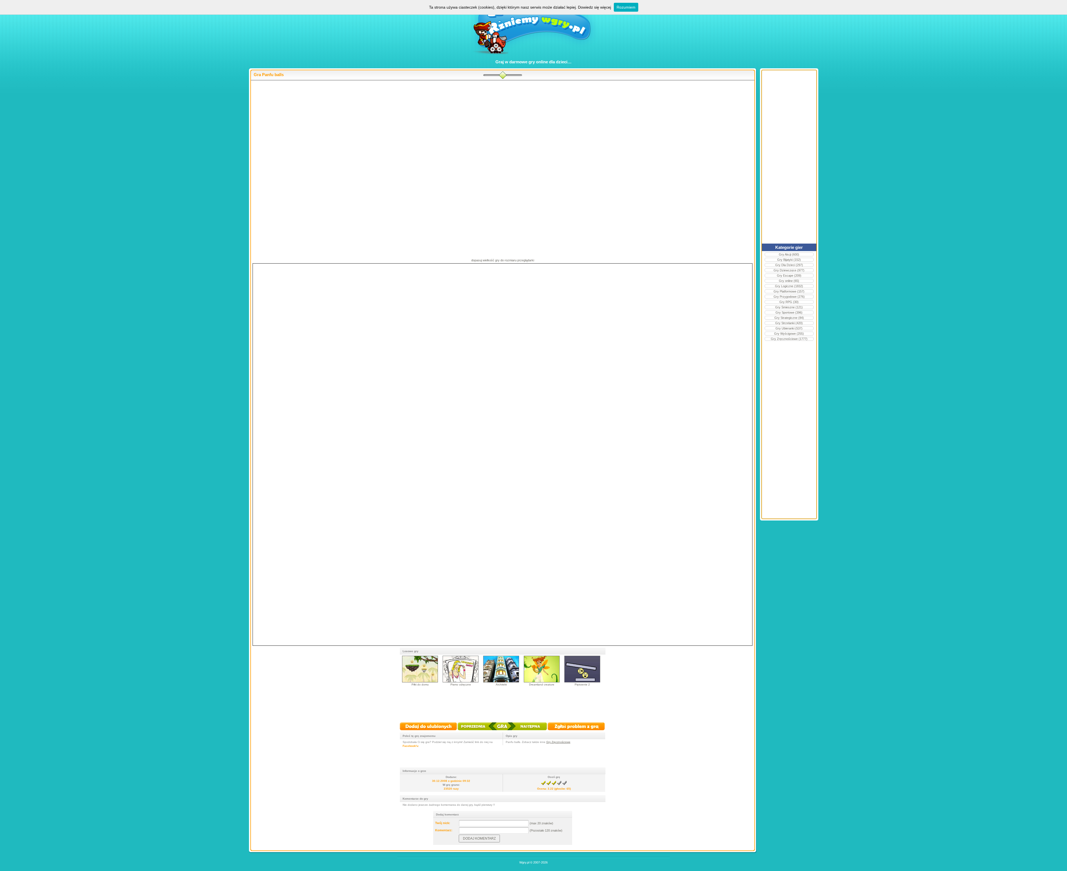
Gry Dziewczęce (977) (789, 270)
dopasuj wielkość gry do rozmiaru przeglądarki (502, 260)
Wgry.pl (524, 862)
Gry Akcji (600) (789, 254)
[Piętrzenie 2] (582, 681)
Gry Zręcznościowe (558, 742)
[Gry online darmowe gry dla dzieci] (534, 57)
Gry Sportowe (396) (789, 312)
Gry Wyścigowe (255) (789, 333)
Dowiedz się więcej (594, 7)
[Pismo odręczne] (460, 681)
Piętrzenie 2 (582, 684)
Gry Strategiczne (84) (789, 317)
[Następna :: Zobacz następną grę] (527, 730)
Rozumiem (626, 7)
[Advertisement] (502, 125)
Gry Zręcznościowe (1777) (789, 339)
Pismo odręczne (460, 684)
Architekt (501, 684)
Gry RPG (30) (789, 302)
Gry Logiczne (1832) (789, 286)
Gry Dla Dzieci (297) (789, 265)
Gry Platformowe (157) (789, 291)
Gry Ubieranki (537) (789, 328)
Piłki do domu (420, 684)
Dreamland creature (541, 684)
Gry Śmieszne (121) (789, 307)
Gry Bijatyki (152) (789, 259)
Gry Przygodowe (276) (789, 296)
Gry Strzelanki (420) (789, 323)
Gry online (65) (789, 280)
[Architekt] (501, 681)
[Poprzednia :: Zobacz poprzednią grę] (477, 730)
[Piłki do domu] (420, 681)
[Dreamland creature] (542, 681)
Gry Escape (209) (789, 275)
